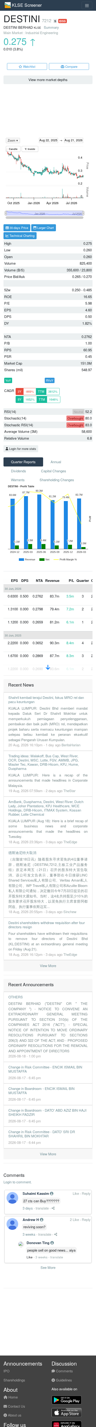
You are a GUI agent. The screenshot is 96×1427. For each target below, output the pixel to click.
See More (48, 1267)
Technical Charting (21, 235)
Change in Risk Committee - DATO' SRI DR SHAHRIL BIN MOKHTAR (41, 1133)
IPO (6, 1370)
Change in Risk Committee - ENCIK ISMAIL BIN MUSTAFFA (45, 1069)
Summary (51, 27)
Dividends (18, 470)
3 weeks (29, 1234)
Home (12, 1397)
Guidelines (63, 1379)
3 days (28, 1208)
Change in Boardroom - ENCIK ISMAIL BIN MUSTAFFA (41, 1090)
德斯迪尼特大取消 (22, 852)
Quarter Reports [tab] (23, 461)
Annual (56, 461)
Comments (64, 1370)
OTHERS (15, 996)
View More (48, 965)
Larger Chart (45, 227)
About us (14, 1415)
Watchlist (28, 66)
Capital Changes (53, 470)
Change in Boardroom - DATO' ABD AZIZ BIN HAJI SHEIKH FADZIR (47, 1112)
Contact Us (16, 1406)
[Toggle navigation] (87, 5)
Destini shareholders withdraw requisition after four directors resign (46, 924)
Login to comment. (17, 1181)
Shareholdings (14, 1379)
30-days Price (18, 227)
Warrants (18, 479)
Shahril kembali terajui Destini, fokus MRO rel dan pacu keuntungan (46, 699)
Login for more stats (22, 448)
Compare (70, 66)
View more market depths (48, 79)
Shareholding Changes (57, 479)
